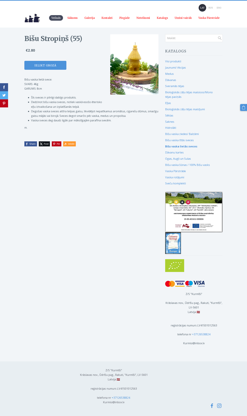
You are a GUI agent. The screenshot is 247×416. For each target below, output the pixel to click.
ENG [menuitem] (219, 7)
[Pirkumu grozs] (243, 107)
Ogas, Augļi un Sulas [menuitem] (178, 159)
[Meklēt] (219, 38)
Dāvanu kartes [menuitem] (174, 152)
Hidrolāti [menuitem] (170, 128)
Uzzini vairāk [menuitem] (183, 17)
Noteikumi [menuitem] (143, 17)
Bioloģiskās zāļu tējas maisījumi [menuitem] (185, 109)
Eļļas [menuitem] (168, 103)
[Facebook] (212, 406)
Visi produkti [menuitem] (173, 61)
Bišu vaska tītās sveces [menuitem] (179, 140)
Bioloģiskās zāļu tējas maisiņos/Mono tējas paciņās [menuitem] (189, 94)
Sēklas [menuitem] (169, 115)
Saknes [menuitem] (169, 122)
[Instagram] (219, 406)
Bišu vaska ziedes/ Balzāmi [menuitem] (182, 134)
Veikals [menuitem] (56, 17)
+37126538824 (201, 334)
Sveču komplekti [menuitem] (175, 183)
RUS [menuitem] (210, 7)
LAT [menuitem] (202, 7)
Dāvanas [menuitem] (170, 80)
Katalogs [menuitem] (162, 17)
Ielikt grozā (45, 65)
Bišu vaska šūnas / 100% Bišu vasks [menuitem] (187, 165)
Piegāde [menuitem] (124, 17)
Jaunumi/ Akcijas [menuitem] (175, 67)
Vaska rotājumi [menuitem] (174, 177)
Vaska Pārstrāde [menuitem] (209, 17)
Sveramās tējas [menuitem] (174, 86)
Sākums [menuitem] (72, 17)
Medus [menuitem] (169, 74)
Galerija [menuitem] (89, 17)
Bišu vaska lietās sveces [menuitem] (181, 146)
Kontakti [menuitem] (107, 17)
